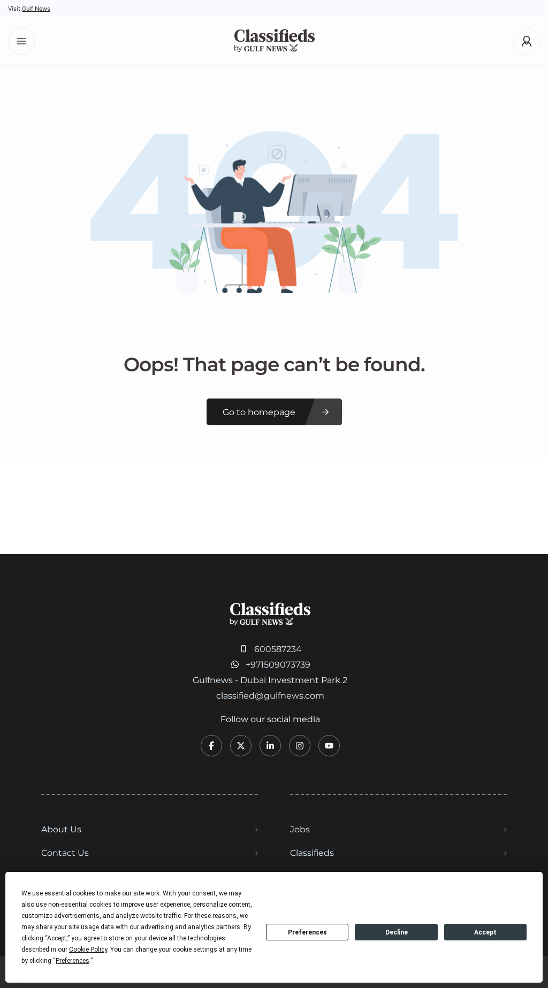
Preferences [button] (72, 960)
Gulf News (36, 8)
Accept (485, 932)
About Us (61, 829)
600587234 (278, 649)
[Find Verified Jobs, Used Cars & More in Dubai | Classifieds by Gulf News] (274, 41)
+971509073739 (278, 665)
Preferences (307, 932)
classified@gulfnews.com (270, 696)
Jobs (300, 829)
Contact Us (65, 853)
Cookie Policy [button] (88, 949)
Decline (396, 932)
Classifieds (312, 853)
